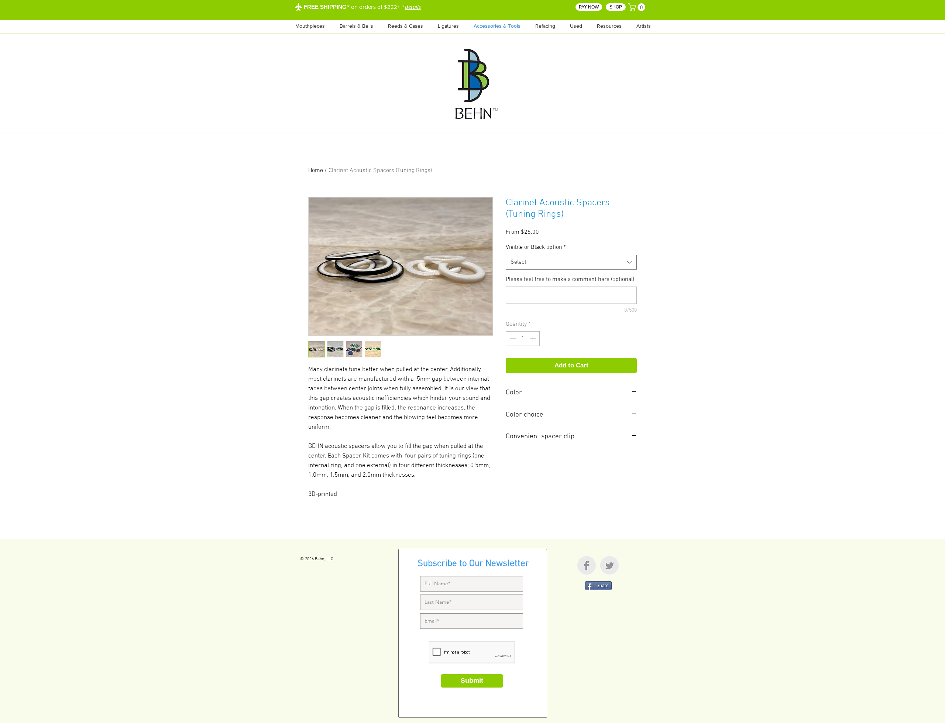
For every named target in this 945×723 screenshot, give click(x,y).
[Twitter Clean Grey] (609, 565)
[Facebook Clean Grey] (586, 565)
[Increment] (533, 339)
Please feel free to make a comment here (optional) (570, 279)
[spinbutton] (522, 339)
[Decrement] (512, 339)
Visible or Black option (536, 247)
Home (315, 170)
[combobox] (571, 262)
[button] (609, 26)
